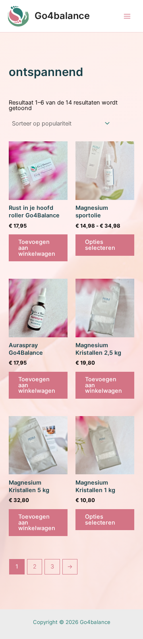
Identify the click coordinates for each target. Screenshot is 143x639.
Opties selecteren (100, 244)
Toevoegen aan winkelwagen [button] (36, 247)
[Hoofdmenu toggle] (127, 16)
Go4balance (62, 15)
